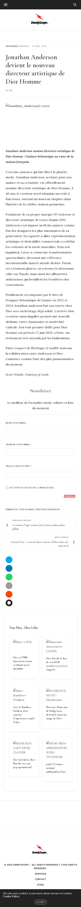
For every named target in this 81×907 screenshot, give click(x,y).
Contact (40, 879)
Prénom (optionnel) (18, 444)
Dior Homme (26, 509)
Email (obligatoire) (18, 466)
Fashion (23, 46)
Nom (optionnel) (16, 423)
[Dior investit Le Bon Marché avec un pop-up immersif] (24, 748)
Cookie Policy (11, 896)
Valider (69, 496)
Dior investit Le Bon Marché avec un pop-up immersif (24, 763)
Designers (12, 46)
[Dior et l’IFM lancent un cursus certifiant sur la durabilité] (24, 646)
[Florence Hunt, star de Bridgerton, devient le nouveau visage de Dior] (57, 695)
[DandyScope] (40, 19)
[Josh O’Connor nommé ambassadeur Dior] (57, 750)
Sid (10, 90)
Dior (15, 509)
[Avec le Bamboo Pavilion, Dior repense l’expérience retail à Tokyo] (24, 695)
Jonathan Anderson (47, 509)
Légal (40, 884)
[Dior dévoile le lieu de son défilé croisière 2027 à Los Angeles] (57, 646)
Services (40, 873)
